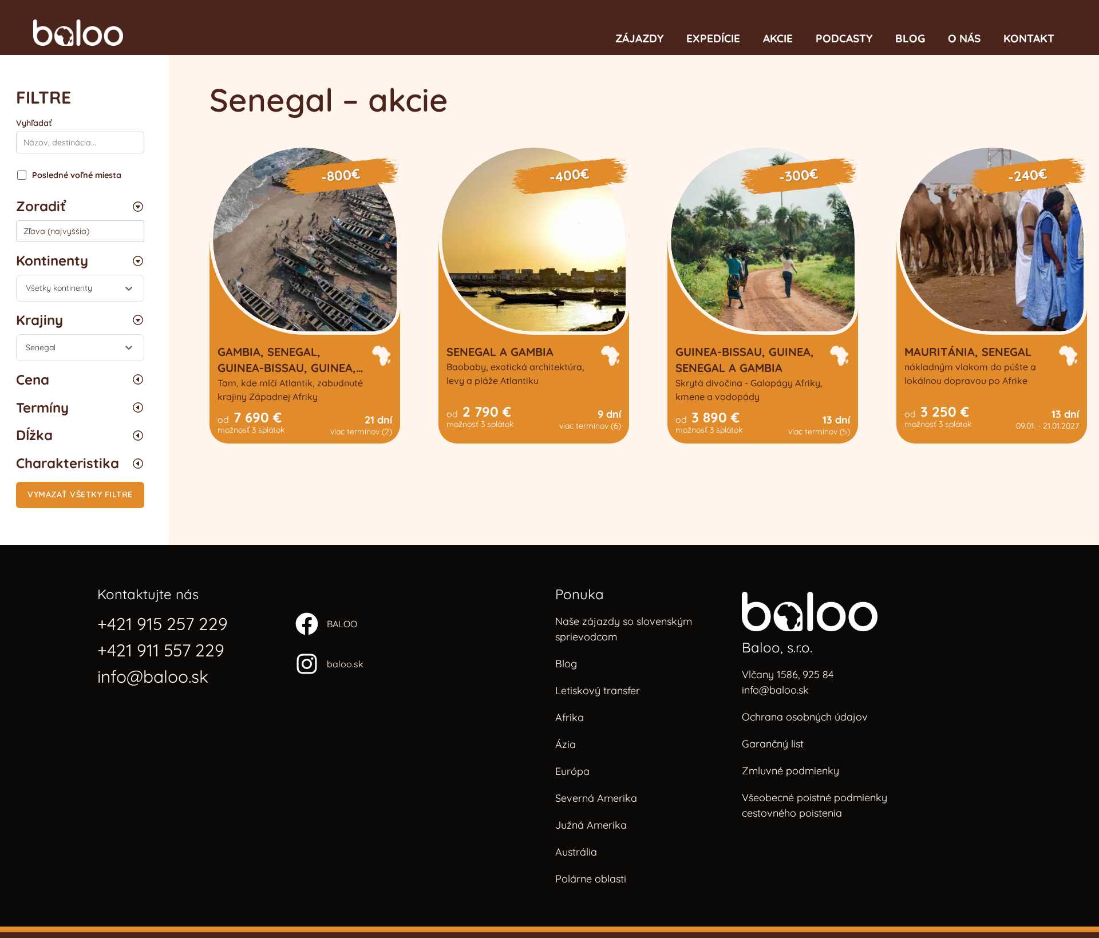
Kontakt (1028, 38)
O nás (964, 38)
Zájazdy (639, 38)
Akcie (778, 38)
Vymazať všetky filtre (80, 494)
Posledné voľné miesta (76, 175)
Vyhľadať (34, 123)
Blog (910, 38)
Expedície (713, 38)
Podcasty (844, 38)
